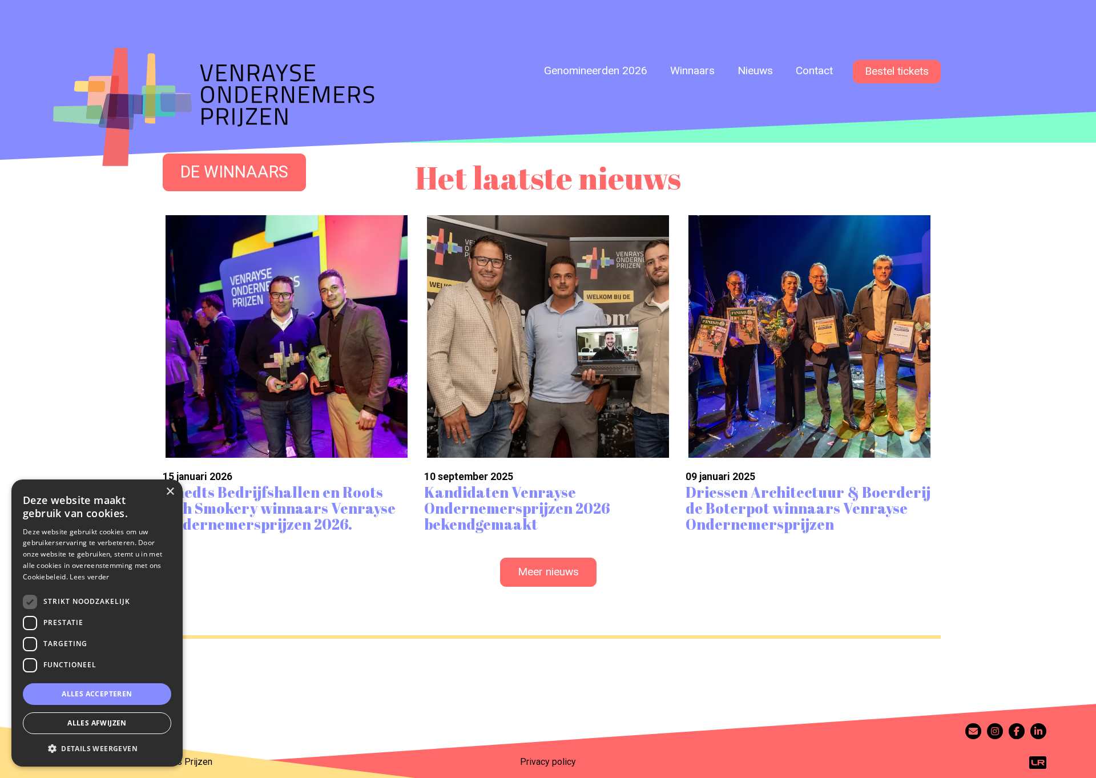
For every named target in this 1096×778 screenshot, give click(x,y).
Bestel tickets (897, 71)
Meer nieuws (548, 571)
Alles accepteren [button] (97, 694)
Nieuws (755, 70)
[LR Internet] (1037, 761)
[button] (97, 748)
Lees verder (89, 577)
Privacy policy (548, 761)
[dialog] (97, 623)
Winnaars (692, 70)
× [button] (170, 491)
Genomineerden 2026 (595, 70)
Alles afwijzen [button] (97, 723)
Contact (814, 70)
